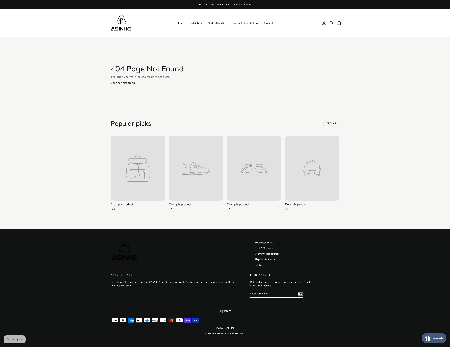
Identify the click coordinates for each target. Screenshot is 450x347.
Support (268, 22)
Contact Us (261, 264)
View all (331, 123)
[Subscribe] (300, 294)
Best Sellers (195, 22)
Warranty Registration (245, 22)
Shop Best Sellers (264, 242)
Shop (180, 22)
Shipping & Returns (265, 259)
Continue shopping (123, 82)
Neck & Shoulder (217, 22)
